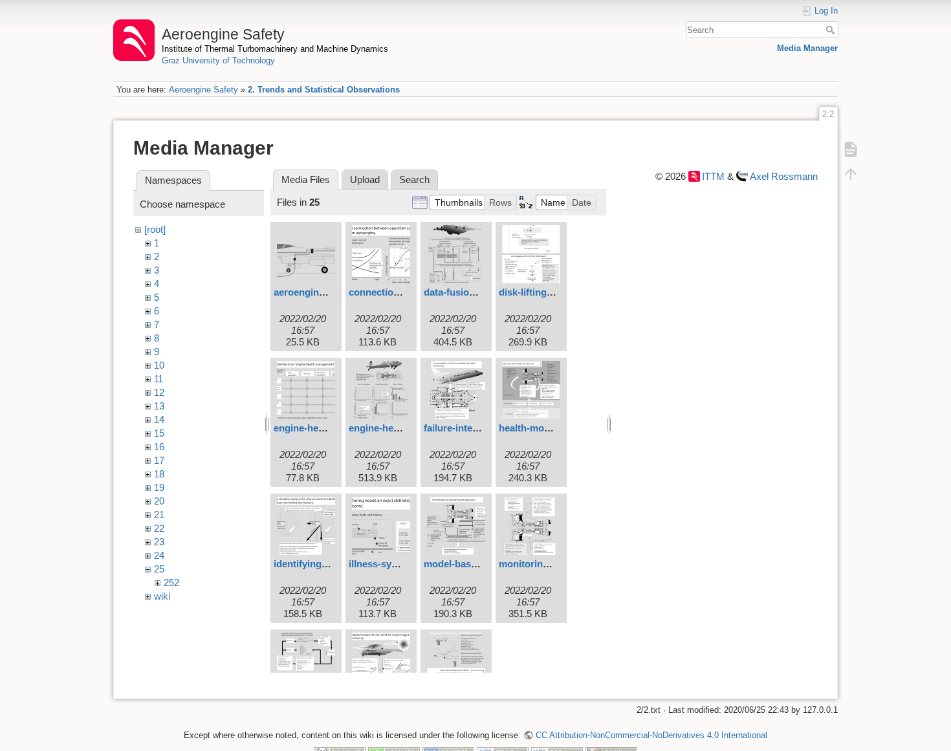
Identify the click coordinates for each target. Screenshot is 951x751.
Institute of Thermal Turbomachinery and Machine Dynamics (275, 49)
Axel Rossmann (784, 176)
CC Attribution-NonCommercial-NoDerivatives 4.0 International (651, 735)
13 (159, 405)
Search (831, 29)
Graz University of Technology (218, 60)
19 (159, 487)
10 (159, 365)
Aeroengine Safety (203, 89)
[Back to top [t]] (851, 173)
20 (159, 500)
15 (159, 433)
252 (171, 582)
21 (159, 514)
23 (159, 541)
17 (159, 460)
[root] (155, 229)
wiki (162, 596)
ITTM (713, 176)
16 (159, 446)
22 (159, 528)
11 (158, 378)
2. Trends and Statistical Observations (324, 89)
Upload (365, 179)
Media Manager (807, 48)
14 (159, 419)
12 (159, 392)
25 (159, 568)
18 (159, 473)
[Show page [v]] (851, 148)
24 (159, 555)
